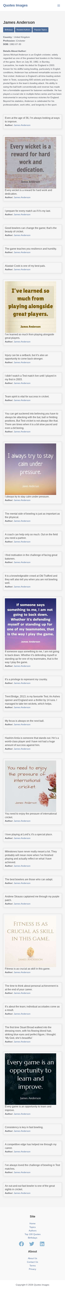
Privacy (32, 1269)
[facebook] (24, 1243)
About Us (32, 1258)
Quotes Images (15, 5)
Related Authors (23, 30)
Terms (33, 1265)
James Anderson (22, 125)
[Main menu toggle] (59, 5)
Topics (32, 1227)
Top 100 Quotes (33, 1234)
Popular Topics (40, 30)
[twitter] (34, 1243)
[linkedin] (43, 1243)
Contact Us (32, 1262)
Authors (32, 1230)
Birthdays (9, 30)
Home (32, 1223)
